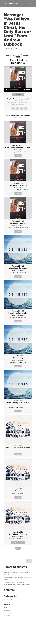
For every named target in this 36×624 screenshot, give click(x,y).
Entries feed (7, 610)
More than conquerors (21, 570)
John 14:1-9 (18, 100)
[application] (18, 90)
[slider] (15, 89)
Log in (5, 607)
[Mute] (24, 90)
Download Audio (19, 104)
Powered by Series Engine (18, 553)
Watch (14, 542)
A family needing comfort (23, 584)
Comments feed (8, 613)
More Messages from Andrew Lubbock (17, 102)
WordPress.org (8, 615)
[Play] (6, 90)
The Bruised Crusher (20, 582)
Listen (18, 94)
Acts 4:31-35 (25, 99)
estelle (8, 48)
